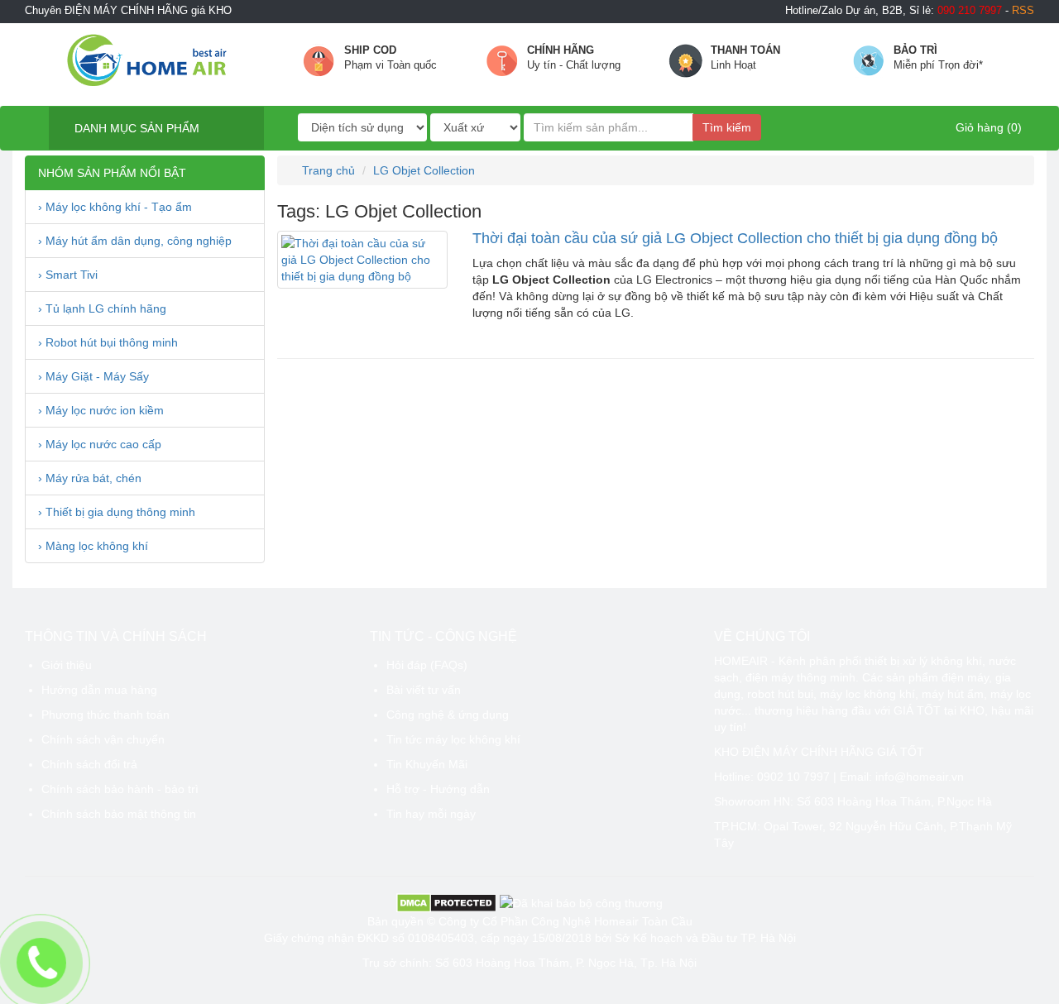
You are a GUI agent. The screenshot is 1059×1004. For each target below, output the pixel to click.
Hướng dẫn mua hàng (99, 689)
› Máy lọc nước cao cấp (99, 444)
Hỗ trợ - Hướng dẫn (438, 789)
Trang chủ (327, 170)
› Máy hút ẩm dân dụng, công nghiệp (135, 240)
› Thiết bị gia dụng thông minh (116, 512)
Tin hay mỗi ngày (431, 813)
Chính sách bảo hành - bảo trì (120, 789)
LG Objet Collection (424, 170)
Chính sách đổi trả (89, 764)
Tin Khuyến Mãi (426, 764)
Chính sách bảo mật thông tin (118, 813)
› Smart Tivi (68, 274)
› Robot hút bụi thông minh (108, 342)
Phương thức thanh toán (105, 714)
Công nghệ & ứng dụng (447, 714)
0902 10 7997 (793, 776)
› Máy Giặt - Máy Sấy (93, 376)
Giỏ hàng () (987, 127)
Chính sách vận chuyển (103, 739)
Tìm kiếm (726, 127)
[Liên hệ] (41, 963)
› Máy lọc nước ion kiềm (101, 410)
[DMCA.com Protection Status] (446, 901)
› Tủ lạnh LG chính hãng (102, 308)
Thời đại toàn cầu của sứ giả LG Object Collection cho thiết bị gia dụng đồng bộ (735, 238)
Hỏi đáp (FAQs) (426, 665)
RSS (1023, 11)
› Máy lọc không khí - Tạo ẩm (115, 206)
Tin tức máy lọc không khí (453, 739)
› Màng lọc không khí (93, 545)
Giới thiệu (66, 665)
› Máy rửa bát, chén (89, 478)
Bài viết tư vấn (423, 689)
